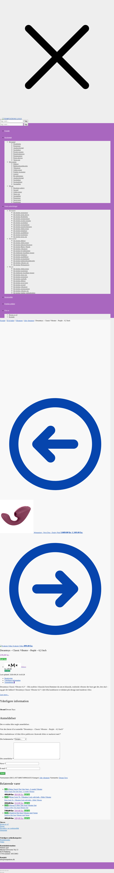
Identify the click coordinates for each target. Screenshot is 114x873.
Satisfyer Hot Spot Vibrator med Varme (16, 815)
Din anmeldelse (7, 759)
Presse (2, 826)
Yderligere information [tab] (12, 680)
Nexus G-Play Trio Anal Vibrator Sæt (16, 808)
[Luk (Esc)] (7, 870)
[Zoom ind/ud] (1, 870)
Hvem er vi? (4, 824)
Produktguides (5, 840)
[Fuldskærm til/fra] (3, 870)
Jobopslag (3, 830)
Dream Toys (63, 778)
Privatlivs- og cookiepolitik (9, 828)
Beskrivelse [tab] (8, 678)
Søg (25, 121)
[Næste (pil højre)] (3, 872)
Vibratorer (19, 321)
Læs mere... (4, 695)
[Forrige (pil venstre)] (1, 872)
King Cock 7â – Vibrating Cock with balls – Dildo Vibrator (23, 800)
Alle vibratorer (29, 321)
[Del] (5, 870)
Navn (3, 763)
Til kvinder (10, 321)
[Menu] (1, 119)
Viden (2, 842)
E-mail (3, 768)
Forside (2, 321)
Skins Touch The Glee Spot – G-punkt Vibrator (19, 791)
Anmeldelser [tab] (9, 682)
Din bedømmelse (7, 739)
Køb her (3, 659)
